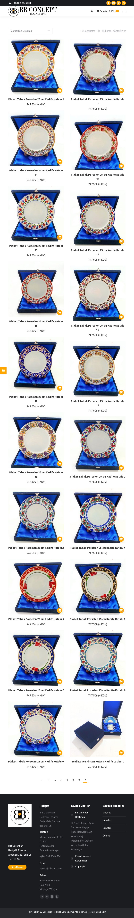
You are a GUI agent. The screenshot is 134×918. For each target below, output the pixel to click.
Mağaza (107, 812)
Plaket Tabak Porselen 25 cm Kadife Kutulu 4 (98, 547)
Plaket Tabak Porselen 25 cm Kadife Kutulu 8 (98, 690)
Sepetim (107, 828)
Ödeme (106, 835)
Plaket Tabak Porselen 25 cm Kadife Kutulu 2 (97, 476)
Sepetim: (108, 11)
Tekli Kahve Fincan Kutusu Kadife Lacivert (98, 761)
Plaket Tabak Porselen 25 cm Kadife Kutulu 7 (36, 690)
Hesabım (107, 820)
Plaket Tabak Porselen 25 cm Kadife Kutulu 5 (36, 619)
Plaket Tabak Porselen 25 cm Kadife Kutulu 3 (36, 547)
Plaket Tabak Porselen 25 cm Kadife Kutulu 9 (36, 761)
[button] (59, 90)
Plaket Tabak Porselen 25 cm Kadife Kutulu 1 (36, 99)
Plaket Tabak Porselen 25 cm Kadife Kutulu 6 (98, 619)
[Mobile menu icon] (124, 11)
